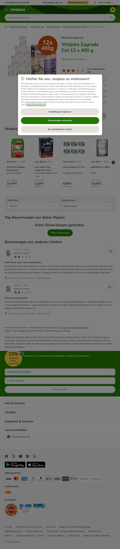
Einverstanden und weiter (60, 120)
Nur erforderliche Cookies (60, 129)
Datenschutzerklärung (36, 104)
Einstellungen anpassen (60, 111)
